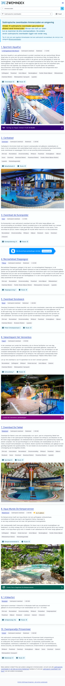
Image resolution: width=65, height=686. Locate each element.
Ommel (4, 633)
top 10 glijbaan (40, 512)
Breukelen (4, 601)
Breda (3, 303)
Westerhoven (5, 512)
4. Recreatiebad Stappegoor (14, 259)
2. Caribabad (7, 138)
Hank (3, 219)
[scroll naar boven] (62, 681)
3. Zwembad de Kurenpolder (14, 215)
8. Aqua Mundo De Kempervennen (17, 509)
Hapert (4, 341)
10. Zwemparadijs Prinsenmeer (16, 629)
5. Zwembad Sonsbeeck (12, 299)
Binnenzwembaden (15, 39)
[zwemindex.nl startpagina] (12, 3)
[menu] (62, 3)
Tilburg (4, 263)
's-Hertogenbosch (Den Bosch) (10, 51)
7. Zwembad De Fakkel (12, 427)
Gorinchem (5, 141)
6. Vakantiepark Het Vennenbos (16, 337)
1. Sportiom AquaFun (11, 47)
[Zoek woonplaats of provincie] (62, 8)
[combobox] (31, 8)
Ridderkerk (5, 431)
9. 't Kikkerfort (8, 597)
